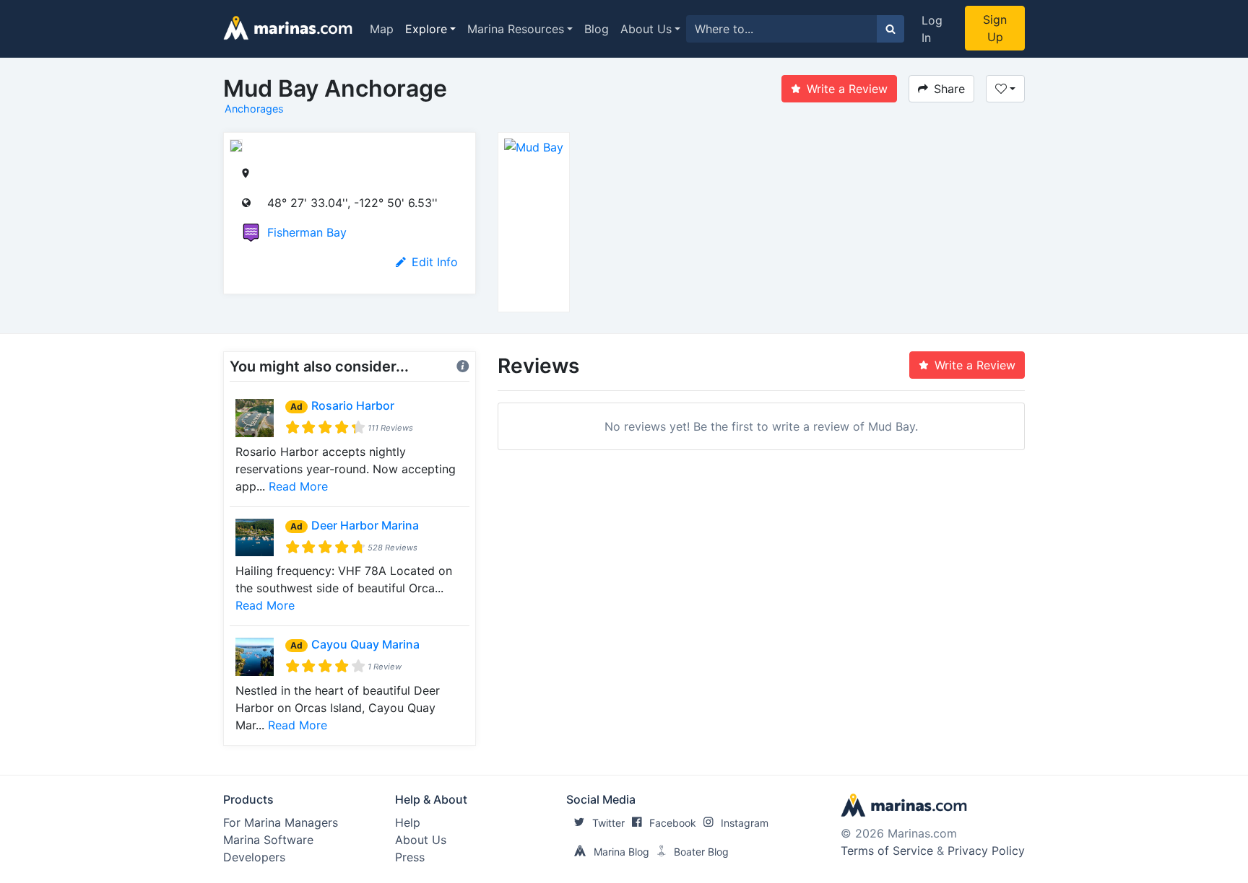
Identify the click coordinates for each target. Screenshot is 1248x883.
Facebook (672, 823)
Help (407, 822)
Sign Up (995, 28)
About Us (646, 29)
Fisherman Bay (307, 232)
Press (410, 857)
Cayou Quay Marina (365, 644)
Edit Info (435, 262)
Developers (254, 857)
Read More (298, 486)
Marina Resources (515, 29)
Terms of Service (887, 850)
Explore (426, 29)
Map (382, 29)
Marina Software (268, 840)
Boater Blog (701, 851)
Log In (932, 29)
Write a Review (847, 89)
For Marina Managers (280, 822)
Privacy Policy (986, 850)
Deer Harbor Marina (365, 525)
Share (949, 89)
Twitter (608, 823)
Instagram (744, 823)
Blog (596, 29)
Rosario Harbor (352, 405)
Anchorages (254, 108)
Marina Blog (621, 851)
